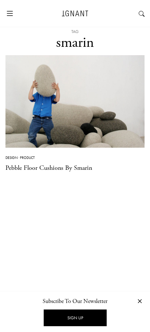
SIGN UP (75, 318)
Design (11, 157)
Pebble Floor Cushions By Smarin (48, 168)
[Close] (139, 301)
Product (27, 157)
